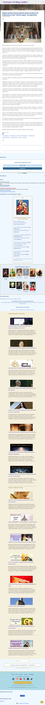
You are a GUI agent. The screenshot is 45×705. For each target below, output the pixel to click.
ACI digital (7, 132)
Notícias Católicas (6, 137)
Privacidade (31, 674)
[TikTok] (31, 679)
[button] (3, 19)
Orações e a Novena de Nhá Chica (16, 606)
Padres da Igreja (14, 137)
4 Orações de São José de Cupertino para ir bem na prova (22, 432)
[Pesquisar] (29, 2)
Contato (25, 674)
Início (12, 674)
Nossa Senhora (31, 135)
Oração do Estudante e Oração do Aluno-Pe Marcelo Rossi (22, 522)
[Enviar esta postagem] (3, 134)
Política (19, 137)
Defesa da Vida (12, 135)
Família (18, 135)
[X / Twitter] (24, 679)
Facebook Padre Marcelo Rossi (8, 191)
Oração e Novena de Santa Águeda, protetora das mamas (22, 348)
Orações (20, 674)
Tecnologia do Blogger (23, 703)
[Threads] (28, 679)
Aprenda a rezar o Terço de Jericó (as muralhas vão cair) (22, 368)
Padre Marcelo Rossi (6, 190)
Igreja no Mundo (24, 135)
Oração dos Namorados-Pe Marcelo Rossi (18, 648)
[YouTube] (20, 679)
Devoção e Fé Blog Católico (15, 2)
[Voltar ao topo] (41, 702)
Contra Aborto (6, 135)
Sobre (16, 674)
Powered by (20, 173)
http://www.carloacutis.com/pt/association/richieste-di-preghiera (22, 309)
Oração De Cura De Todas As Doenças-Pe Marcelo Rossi (22, 542)
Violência (24, 137)
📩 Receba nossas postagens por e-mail (22, 682)
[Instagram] (17, 679)
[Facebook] (13, 679)
